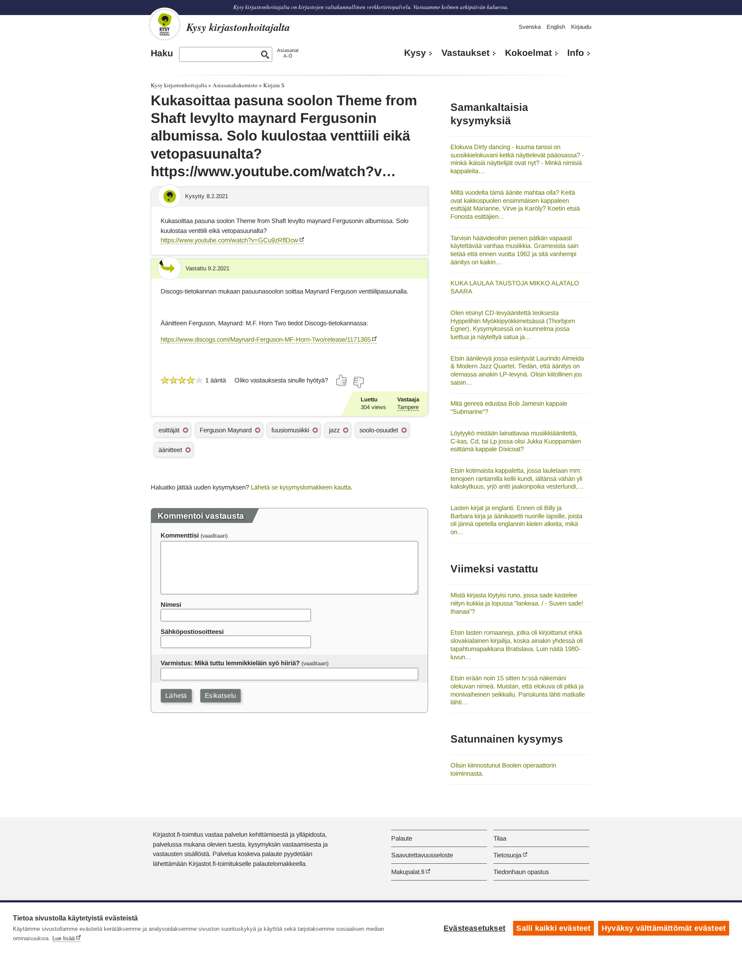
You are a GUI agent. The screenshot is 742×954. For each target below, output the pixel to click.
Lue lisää (63, 938)
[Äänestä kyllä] (341, 380)
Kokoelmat (528, 53)
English (556, 27)
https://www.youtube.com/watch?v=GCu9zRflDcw (229, 240)
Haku (162, 53)
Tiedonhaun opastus (521, 871)
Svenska (530, 27)
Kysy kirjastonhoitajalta (179, 85)
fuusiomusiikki (290, 430)
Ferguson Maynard (226, 430)
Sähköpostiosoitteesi (192, 631)
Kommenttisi (180, 535)
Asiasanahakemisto (235, 85)
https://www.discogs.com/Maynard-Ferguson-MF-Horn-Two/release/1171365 (266, 339)
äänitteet (170, 449)
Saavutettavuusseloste (422, 855)
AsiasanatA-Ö (287, 53)
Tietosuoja (507, 855)
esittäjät (168, 430)
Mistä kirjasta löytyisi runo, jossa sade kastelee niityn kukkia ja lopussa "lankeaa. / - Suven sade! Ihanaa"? (516, 603)
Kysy (415, 53)
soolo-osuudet (378, 430)
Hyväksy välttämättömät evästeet (664, 928)
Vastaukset (465, 53)
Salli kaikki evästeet (553, 928)
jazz (334, 430)
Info (575, 53)
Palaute (401, 838)
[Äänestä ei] (358, 382)
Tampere (408, 407)
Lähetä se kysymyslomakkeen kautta (301, 487)
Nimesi (171, 604)
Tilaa (499, 838)
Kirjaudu (581, 27)
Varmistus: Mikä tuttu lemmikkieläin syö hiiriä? (230, 663)
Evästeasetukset (474, 928)
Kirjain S (273, 85)
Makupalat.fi (407, 871)
